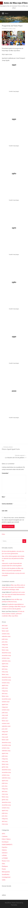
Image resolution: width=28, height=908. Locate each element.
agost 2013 (5, 810)
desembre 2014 (6, 769)
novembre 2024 (6, 655)
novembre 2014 (6, 772)
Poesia (4, 869)
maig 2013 (5, 818)
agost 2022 (5, 704)
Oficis (3, 863)
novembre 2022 (6, 699)
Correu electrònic (7, 504)
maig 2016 (5, 731)
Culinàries (4, 836)
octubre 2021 (5, 710)
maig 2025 (5, 644)
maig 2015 (5, 759)
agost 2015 (5, 753)
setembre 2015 (6, 750)
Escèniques (5, 842)
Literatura (4, 852)
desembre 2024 (6, 652)
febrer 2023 (5, 696)
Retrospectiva (6, 872)
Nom (4, 497)
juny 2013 (4, 816)
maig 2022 (5, 707)
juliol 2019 (5, 712)
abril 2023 (4, 693)
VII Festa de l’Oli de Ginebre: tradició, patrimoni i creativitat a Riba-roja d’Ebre (13, 614)
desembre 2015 (6, 742)
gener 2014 (5, 799)
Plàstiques (5, 866)
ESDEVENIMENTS (7, 844)
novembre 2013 (6, 805)
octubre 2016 (5, 723)
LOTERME (5, 858)
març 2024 (5, 672)
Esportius (4, 847)
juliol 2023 (5, 688)
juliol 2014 (5, 783)
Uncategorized (6, 877)
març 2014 (5, 794)
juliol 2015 (5, 756)
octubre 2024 (5, 658)
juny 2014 (4, 786)
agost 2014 (5, 780)
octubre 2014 (5, 775)
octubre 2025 (5, 633)
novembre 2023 (6, 680)
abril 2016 (4, 734)
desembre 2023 (6, 677)
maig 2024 (5, 666)
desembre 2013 (6, 802)
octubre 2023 (5, 682)
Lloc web (4, 510)
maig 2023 (5, 691)
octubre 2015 (5, 748)
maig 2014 (5, 788)
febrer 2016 (5, 739)
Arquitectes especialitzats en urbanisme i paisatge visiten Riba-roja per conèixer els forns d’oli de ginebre (14, 607)
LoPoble (4, 855)
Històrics (4, 850)
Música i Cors (6, 861)
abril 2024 (4, 669)
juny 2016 (4, 729)
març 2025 (5, 647)
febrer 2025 (5, 650)
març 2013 (5, 824)
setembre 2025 (6, 636)
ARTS (3, 833)
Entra (3, 534)
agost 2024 (5, 663)
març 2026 (5, 628)
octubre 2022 (5, 701)
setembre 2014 (6, 778)
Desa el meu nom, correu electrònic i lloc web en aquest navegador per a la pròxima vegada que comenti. (13, 520)
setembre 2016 (6, 726)
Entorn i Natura (6, 839)
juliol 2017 (5, 718)
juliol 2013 (5, 813)
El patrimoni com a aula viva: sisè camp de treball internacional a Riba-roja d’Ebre (13, 594)
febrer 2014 (5, 797)
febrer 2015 (5, 764)
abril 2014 (4, 791)
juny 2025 (4, 642)
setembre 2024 (6, 661)
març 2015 (5, 761)
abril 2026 (4, 625)
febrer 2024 (5, 674)
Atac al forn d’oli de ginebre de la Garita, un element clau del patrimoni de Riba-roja (13, 558)
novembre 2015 (6, 745)
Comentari (5, 473)
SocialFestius (5, 874)
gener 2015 (5, 767)
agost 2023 (5, 685)
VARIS (3, 880)
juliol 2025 (5, 639)
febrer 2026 (5, 631)
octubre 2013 (5, 808)
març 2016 (5, 737)
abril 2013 (4, 821)
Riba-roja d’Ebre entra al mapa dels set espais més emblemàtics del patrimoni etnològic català (13, 587)
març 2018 (5, 715)
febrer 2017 (5, 720)
